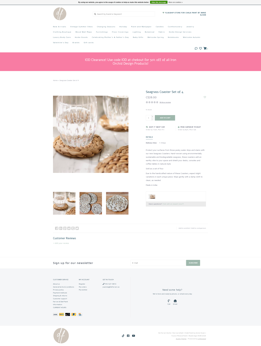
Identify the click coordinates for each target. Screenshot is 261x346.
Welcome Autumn (191, 37)
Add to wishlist (184, 228)
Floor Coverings (120, 32)
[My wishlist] (200, 48)
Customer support (60, 299)
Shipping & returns (60, 296)
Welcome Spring (155, 37)
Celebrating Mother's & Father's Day (110, 37)
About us (56, 284)
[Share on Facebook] (56, 228)
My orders (83, 287)
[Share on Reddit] (69, 228)
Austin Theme (181, 339)
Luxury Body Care (62, 37)
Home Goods (81, 37)
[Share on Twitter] (77, 228)
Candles (160, 27)
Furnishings (102, 32)
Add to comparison (198, 228)
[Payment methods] (56, 315)
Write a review (165, 102)
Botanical (150, 32)
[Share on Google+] (60, 228)
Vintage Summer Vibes (81, 27)
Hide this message (159, 2)
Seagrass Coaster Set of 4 (69, 80)
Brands (76, 42)
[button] (196, 48)
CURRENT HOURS (59, 307)
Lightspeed (202, 339)
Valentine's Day (61, 42)
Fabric (162, 32)
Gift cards (89, 42)
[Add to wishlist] (205, 97)
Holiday (123, 27)
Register (82, 284)
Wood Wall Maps (83, 32)
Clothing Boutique (62, 32)
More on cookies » (176, 2)
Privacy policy (58, 290)
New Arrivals (59, 27)
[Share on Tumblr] (73, 228)
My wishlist (83, 290)
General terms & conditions (63, 287)
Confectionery (175, 27)
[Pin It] (64, 228)
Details (149, 137)
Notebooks (173, 37)
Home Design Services (180, 32)
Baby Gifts (138, 37)
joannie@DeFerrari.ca (111, 287)
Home (55, 80)
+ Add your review (61, 243)
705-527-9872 (110, 284)
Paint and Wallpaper (141, 27)
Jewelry (190, 27)
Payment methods (60, 293)
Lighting (137, 32)
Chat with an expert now (172, 204)
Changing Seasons (106, 27)
